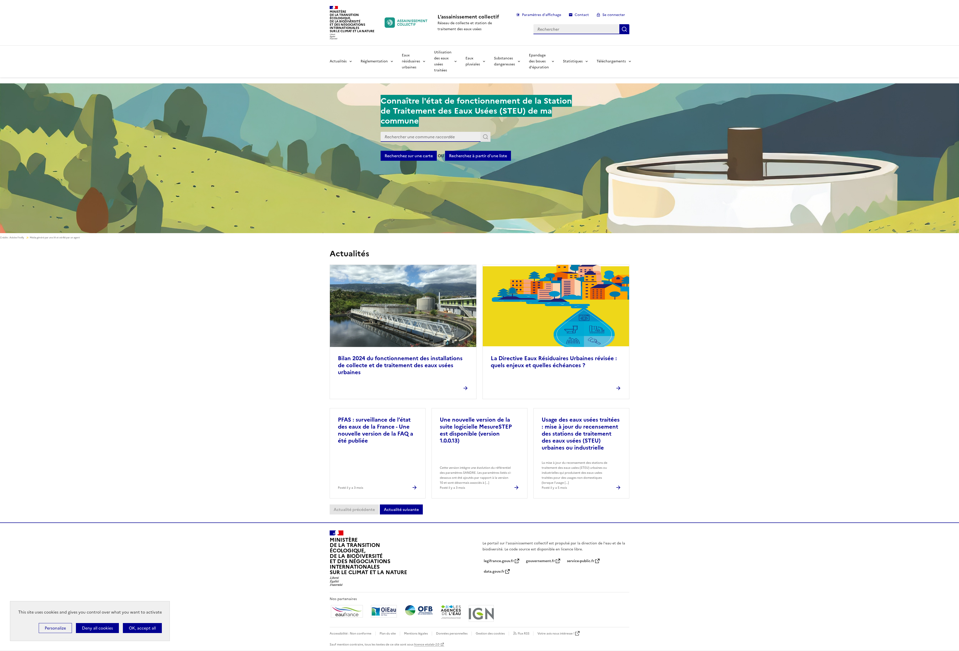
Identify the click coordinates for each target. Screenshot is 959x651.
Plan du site (388, 633)
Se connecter (613, 14)
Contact (582, 14)
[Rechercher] (485, 137)
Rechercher (624, 29)
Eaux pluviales (473, 61)
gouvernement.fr (540, 561)
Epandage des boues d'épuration (539, 61)
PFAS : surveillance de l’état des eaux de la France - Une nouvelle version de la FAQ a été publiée (375, 430)
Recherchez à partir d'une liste (478, 156)
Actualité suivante (401, 509)
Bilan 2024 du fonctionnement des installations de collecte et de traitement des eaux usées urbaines (400, 365)
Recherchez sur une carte (409, 156)
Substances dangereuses (504, 61)
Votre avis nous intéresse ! (555, 633)
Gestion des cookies (490, 633)
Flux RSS (523, 633)
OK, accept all (142, 628)
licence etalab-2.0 (426, 644)
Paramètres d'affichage (541, 14)
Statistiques (573, 61)
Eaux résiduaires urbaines (411, 61)
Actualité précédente (354, 509)
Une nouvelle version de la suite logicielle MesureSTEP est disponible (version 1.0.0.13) (476, 430)
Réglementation (374, 61)
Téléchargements (611, 61)
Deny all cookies (97, 628)
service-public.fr (580, 561)
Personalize (55, 628)
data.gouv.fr (494, 571)
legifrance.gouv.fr (499, 561)
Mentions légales (416, 633)
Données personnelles (452, 633)
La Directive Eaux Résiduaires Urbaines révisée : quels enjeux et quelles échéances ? (554, 361)
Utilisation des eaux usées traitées (443, 61)
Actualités (338, 61)
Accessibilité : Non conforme (350, 633)
